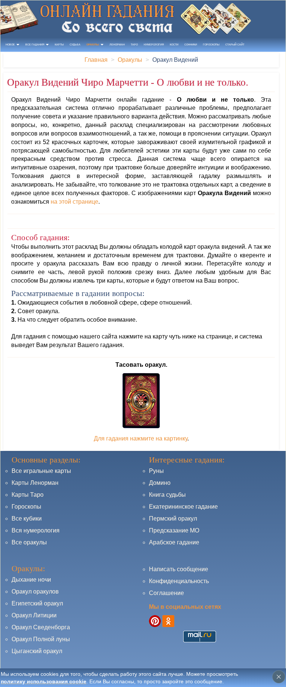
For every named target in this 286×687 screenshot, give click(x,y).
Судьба (75, 44)
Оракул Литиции (34, 615)
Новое (11, 44)
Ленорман (117, 44)
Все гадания (35, 44)
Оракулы (130, 60)
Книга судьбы (167, 495)
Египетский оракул (37, 603)
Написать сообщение (178, 569)
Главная (96, 60)
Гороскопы (211, 44)
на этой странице (74, 201)
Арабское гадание (174, 542)
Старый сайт (234, 44)
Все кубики (27, 518)
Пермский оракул (173, 518)
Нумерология (154, 44)
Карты (59, 44)
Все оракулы (29, 542)
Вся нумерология (36, 530)
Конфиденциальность (179, 581)
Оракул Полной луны (41, 639)
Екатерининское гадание (183, 506)
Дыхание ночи (31, 579)
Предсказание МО (174, 530)
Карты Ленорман (35, 483)
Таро (134, 44)
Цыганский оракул (37, 651)
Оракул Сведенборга (41, 627)
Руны (156, 471)
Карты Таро (28, 495)
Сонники (190, 44)
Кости (174, 44)
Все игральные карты (41, 471)
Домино (160, 483)
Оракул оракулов (35, 591)
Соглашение (166, 593)
